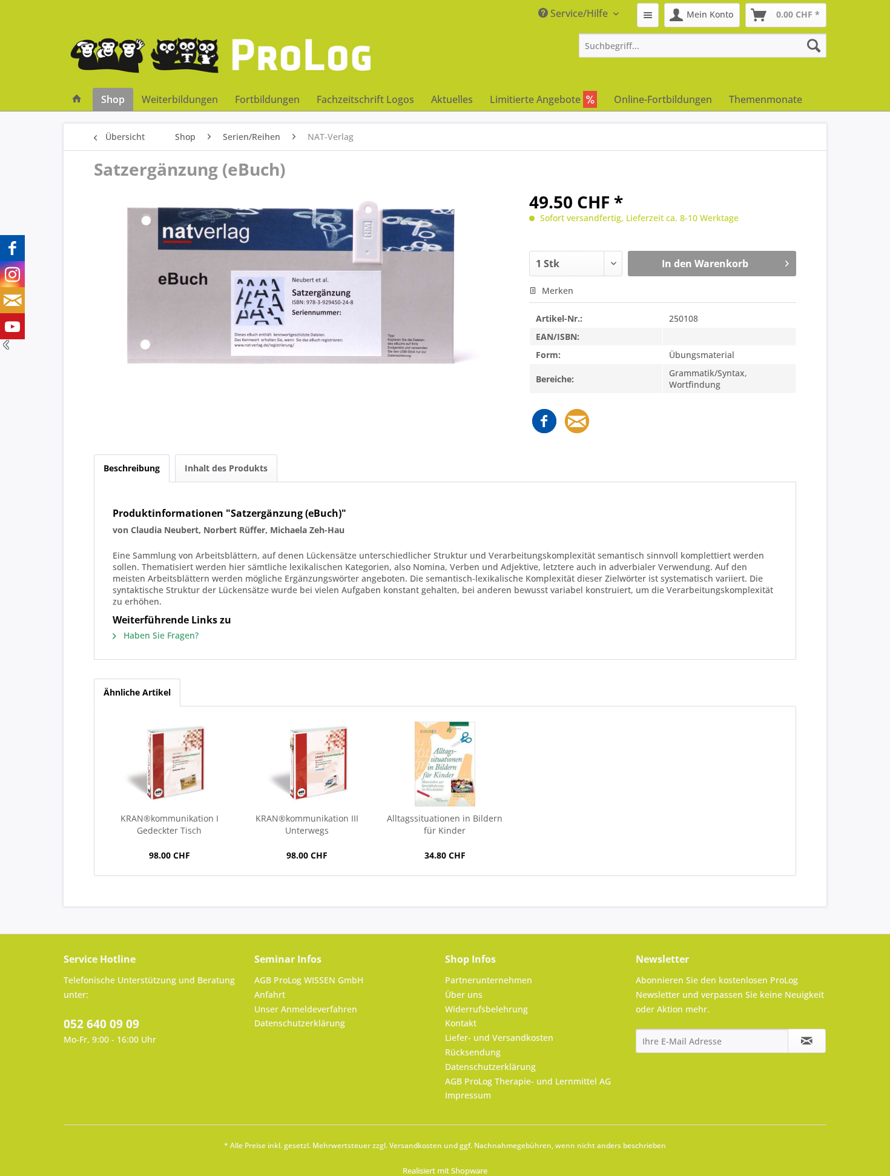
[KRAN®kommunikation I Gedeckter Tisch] (169, 764)
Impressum (468, 1095)
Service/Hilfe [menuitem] (579, 13)
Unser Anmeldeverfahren (305, 1009)
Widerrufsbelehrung (486, 1009)
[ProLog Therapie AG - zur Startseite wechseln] (221, 60)
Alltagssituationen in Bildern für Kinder (445, 824)
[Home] (77, 99)
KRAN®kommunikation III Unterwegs (306, 824)
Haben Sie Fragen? (160, 635)
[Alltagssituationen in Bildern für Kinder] (445, 764)
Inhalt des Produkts (226, 468)
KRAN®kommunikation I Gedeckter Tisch (169, 824)
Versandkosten (415, 1145)
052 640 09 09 (101, 1024)
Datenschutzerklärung (299, 1023)
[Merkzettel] (648, 15)
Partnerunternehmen (488, 980)
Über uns (464, 994)
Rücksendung (473, 1052)
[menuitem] (648, 15)
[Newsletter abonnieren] (807, 1041)
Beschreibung (132, 468)
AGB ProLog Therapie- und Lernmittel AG (528, 1081)
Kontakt (460, 1023)
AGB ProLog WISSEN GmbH (308, 980)
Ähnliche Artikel (137, 692)
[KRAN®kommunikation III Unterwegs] (308, 764)
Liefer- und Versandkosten (499, 1037)
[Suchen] (813, 45)
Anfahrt (269, 994)
